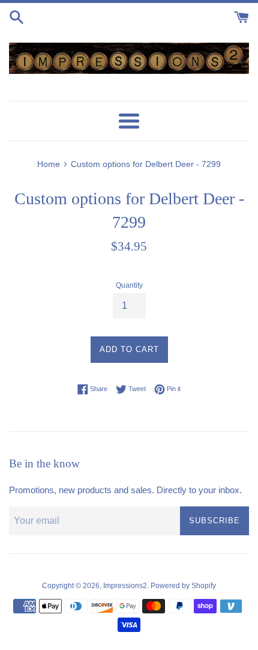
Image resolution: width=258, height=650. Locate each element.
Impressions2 (125, 586)
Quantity (129, 285)
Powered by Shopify (183, 586)
